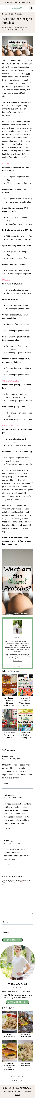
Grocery (18, 14)
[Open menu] (4, 8)
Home (4, 14)
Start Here (17, 1076)
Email (6, 933)
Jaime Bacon (8, 27)
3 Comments (19, 30)
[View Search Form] (31, 8)
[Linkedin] (19, 666)
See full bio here (17, 661)
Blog (11, 14)
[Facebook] (16, 666)
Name (6, 922)
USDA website (24, 134)
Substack (17, 1081)
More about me (16, 1002)
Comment (6, 885)
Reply (6, 783)
